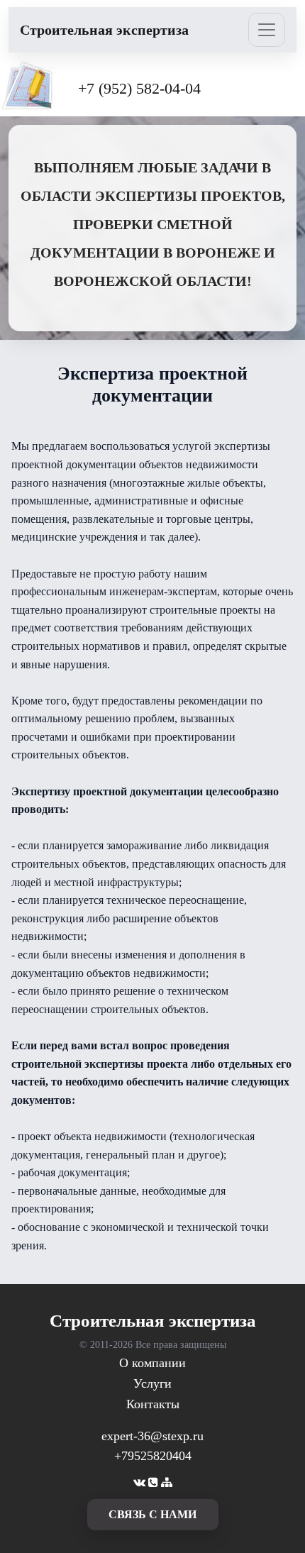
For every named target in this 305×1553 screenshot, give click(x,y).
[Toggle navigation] (266, 30)
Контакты (152, 1404)
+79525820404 (153, 1456)
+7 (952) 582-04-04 (139, 88)
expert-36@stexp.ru (152, 1436)
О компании (152, 1363)
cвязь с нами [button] (152, 1514)
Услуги (152, 1383)
